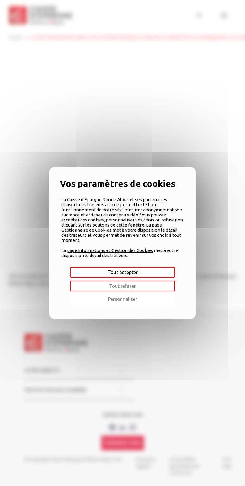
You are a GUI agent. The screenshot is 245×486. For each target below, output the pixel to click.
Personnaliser (122, 299)
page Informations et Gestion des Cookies (110, 250)
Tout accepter (123, 272)
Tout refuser (122, 286)
